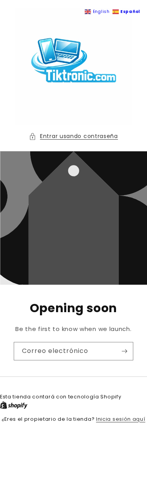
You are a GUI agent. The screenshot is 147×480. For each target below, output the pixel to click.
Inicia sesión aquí (120, 419)
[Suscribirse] (124, 351)
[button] (73, 136)
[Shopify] (13, 405)
